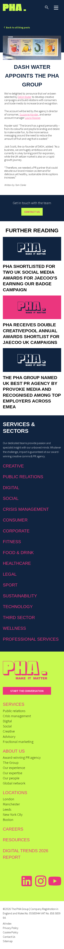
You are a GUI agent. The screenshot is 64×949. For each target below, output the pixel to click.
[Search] (47, 7)
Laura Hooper (32, 118)
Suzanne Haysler (29, 114)
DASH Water (24, 97)
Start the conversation (27, 691)
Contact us (32, 211)
